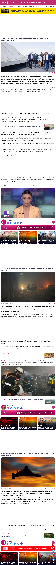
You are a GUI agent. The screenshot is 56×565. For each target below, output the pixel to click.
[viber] (54, 73)
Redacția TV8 (11, 220)
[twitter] (49, 73)
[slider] (28, 395)
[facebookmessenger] (45, 73)
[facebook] (11, 223)
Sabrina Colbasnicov (13, 406)
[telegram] (52, 73)
